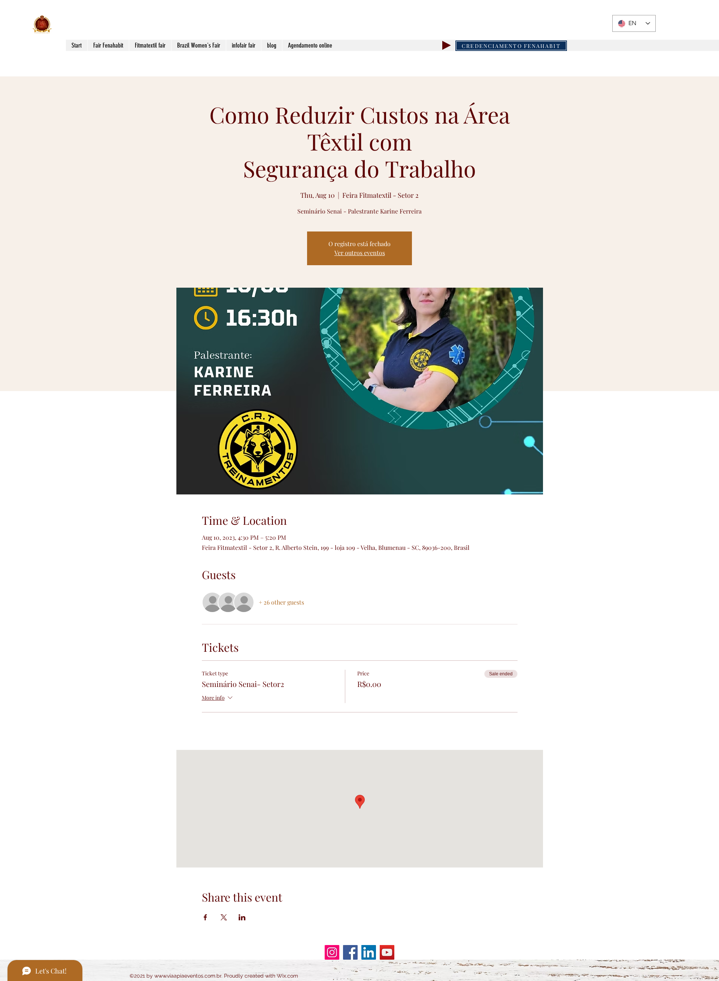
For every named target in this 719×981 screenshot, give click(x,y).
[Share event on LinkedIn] (242, 917)
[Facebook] (350, 952)
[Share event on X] (223, 917)
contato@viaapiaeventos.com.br (556, 26)
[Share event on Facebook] (205, 917)
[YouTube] (387, 952)
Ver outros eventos (359, 253)
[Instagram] (332, 952)
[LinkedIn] (368, 952)
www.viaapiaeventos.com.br (187, 976)
